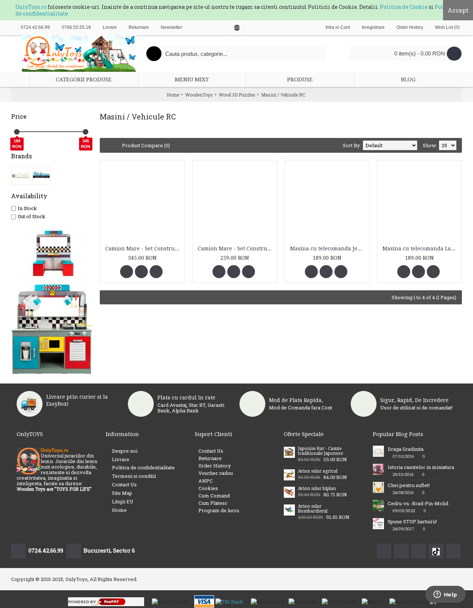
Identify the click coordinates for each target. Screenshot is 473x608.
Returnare (210, 458)
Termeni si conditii (134, 476)
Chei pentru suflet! (409, 485)
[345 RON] (85, 132)
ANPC (205, 480)
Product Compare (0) (146, 145)
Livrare (120, 459)
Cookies (208, 488)
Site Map (122, 493)
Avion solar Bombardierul (312, 509)
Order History (214, 465)
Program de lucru (218, 510)
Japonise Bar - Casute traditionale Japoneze (320, 451)
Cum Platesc (212, 503)
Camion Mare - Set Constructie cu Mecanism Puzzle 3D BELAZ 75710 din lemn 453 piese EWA (143, 248)
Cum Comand (214, 495)
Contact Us (124, 484)
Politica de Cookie (404, 6)
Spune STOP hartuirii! (412, 521)
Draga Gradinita (405, 449)
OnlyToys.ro (31, 6)
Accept (458, 10)
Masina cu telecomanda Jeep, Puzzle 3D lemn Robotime (328, 248)
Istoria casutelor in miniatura (421, 467)
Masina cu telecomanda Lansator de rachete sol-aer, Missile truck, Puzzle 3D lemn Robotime (420, 248)
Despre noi (124, 450)
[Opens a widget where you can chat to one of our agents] (445, 595)
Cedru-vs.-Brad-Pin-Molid (418, 503)
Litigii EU (122, 501)
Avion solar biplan (317, 488)
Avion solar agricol (317, 471)
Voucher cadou (215, 473)
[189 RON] (17, 132)
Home (119, 510)
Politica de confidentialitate (143, 467)
